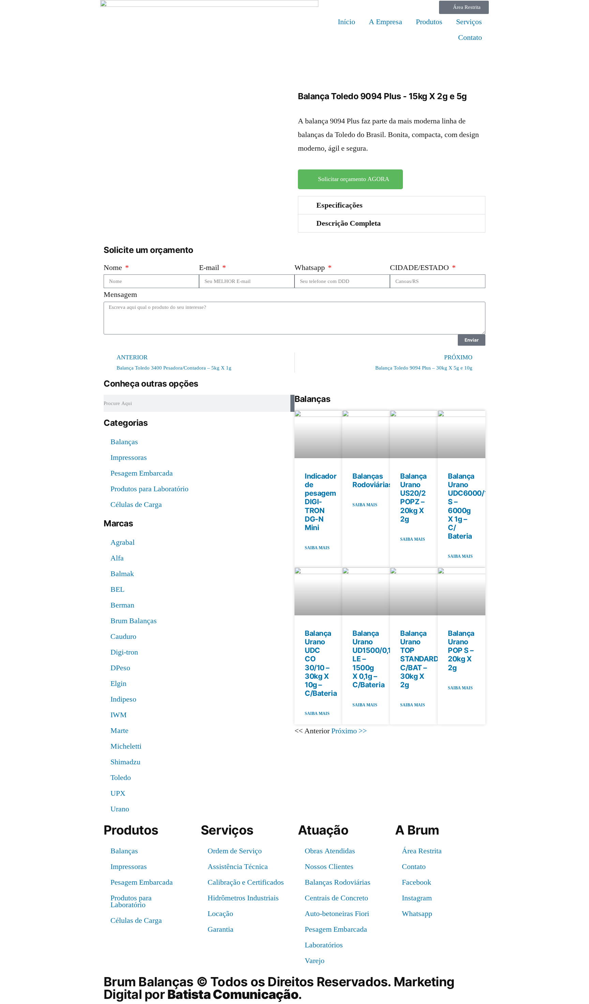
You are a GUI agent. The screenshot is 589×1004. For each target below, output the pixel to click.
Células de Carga (136, 504)
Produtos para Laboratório (149, 489)
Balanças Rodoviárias (372, 480)
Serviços (469, 22)
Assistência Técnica (238, 866)
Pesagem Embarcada (141, 473)
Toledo (120, 777)
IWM (118, 715)
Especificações (339, 205)
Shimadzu (125, 762)
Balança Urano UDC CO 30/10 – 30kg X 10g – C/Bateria (321, 663)
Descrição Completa (348, 223)
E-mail (210, 267)
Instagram (417, 898)
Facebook (416, 882)
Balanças (124, 442)
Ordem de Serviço (235, 851)
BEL (117, 589)
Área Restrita (422, 851)
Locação (220, 913)
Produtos (429, 22)
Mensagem (120, 294)
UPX (117, 793)
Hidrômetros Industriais (243, 898)
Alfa (117, 558)
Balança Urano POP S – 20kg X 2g (461, 650)
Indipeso (123, 699)
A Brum (417, 830)
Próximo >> (349, 731)
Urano (119, 809)
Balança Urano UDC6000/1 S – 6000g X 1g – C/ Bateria (467, 506)
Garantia (220, 929)
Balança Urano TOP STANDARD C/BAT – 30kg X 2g (419, 659)
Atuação (323, 830)
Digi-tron (124, 652)
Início (346, 22)
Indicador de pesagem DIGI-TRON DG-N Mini (320, 502)
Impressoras (128, 457)
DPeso (120, 668)
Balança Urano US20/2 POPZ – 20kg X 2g (413, 497)
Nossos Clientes (329, 866)
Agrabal (122, 542)
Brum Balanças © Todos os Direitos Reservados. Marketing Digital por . (279, 988)
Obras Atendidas (330, 851)
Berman (122, 605)
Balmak (122, 574)
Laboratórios (324, 945)
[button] (391, 205)
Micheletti (125, 746)
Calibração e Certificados (246, 882)
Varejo (314, 960)
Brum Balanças (133, 621)
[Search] (292, 403)
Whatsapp (310, 267)
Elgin (118, 683)
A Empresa (385, 22)
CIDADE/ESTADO (420, 267)
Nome (114, 267)
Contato (470, 37)
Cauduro (123, 636)
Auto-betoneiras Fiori (337, 913)
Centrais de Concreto (336, 898)
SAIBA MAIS (317, 548)
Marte (119, 730)
